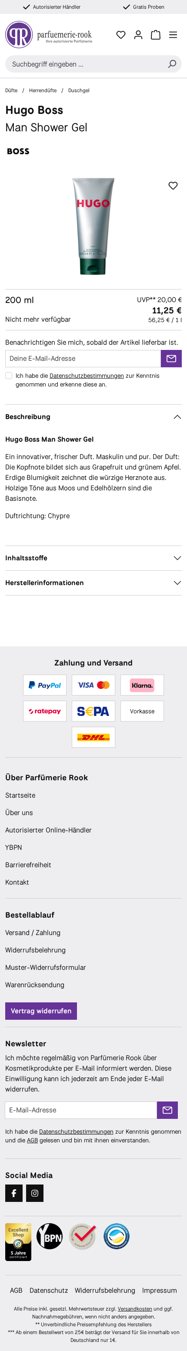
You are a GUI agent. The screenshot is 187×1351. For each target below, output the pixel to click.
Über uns (19, 812)
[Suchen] (172, 64)
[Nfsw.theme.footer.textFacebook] (14, 1193)
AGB (32, 1140)
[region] (93, 226)
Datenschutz (49, 1290)
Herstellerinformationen (44, 582)
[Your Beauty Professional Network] (50, 1236)
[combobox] (83, 64)
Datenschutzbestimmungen (87, 375)
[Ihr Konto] (138, 34)
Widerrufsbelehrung (35, 950)
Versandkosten (135, 1308)
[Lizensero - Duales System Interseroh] (117, 1236)
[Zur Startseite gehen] (53, 34)
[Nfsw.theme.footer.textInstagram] (34, 1193)
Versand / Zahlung (32, 932)
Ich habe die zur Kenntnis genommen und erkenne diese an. (88, 380)
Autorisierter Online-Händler (48, 830)
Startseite (20, 795)
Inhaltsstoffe (26, 557)
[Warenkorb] (155, 34)
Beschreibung (27, 416)
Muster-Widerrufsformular (45, 967)
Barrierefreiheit (28, 864)
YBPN (13, 847)
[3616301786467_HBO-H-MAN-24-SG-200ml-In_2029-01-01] (93, 226)
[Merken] (173, 186)
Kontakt (17, 882)
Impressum (159, 1290)
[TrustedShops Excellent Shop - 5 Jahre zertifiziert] (18, 1242)
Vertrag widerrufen (41, 1010)
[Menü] (173, 34)
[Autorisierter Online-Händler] (83, 1236)
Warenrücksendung (34, 984)
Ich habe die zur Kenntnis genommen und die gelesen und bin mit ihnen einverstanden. (93, 1136)
